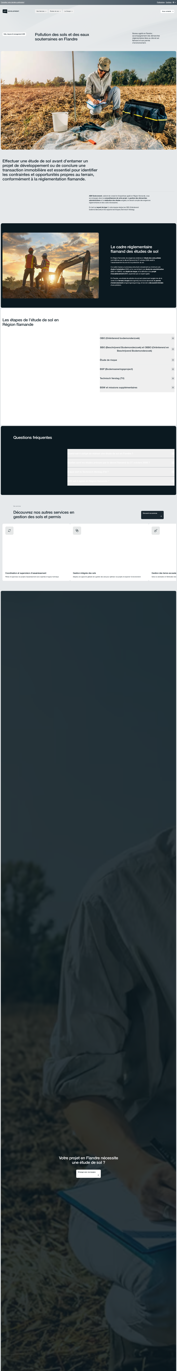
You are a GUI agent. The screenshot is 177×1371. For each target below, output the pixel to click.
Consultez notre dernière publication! (12, 2)
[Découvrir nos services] (152, 515)
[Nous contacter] (167, 11)
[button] (174, 2)
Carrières (168, 2)
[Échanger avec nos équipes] (88, 1174)
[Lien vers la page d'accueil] (11, 11)
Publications (161, 2)
